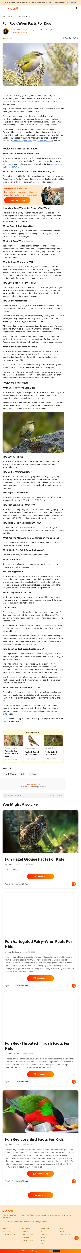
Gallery (10, 83)
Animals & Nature (11, 748)
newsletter (25, 1237)
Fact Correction (57, 795)
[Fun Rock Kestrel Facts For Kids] (33, 740)
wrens (10, 164)
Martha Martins (25, 30)
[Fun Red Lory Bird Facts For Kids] (40, 1111)
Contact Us (6, 1231)
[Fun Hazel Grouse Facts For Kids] (40, 831)
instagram (43, 1237)
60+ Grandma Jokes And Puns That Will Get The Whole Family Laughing (35, 2)
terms (61, 1231)
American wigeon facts (22, 141)
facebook (44, 1231)
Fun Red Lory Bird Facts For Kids (34, 1139)
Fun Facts (11, 16)
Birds (22, 774)
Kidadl (4, 16)
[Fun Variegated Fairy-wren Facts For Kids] (40, 914)
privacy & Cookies (65, 1234)
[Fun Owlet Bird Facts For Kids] (13, 740)
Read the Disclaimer (14, 795)
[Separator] (76, 1238)
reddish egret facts (45, 141)
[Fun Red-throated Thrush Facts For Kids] (40, 1015)
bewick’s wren (12, 167)
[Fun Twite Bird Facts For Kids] (53, 740)
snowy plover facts (33, 711)
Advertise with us (9, 1234)
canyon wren (56, 164)
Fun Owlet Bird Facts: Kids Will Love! (11, 753)
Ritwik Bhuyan (13, 1054)
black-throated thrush (41, 1067)
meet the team (27, 1234)
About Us (25, 1231)
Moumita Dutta (13, 865)
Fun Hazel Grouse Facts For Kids (34, 859)
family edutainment (28, 1240)
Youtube (43, 1244)
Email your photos (17, 200)
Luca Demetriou (22, 32)
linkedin (43, 1240)
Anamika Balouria (14, 952)
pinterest (43, 1234)
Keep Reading (42, 876)
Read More (71, 2)
